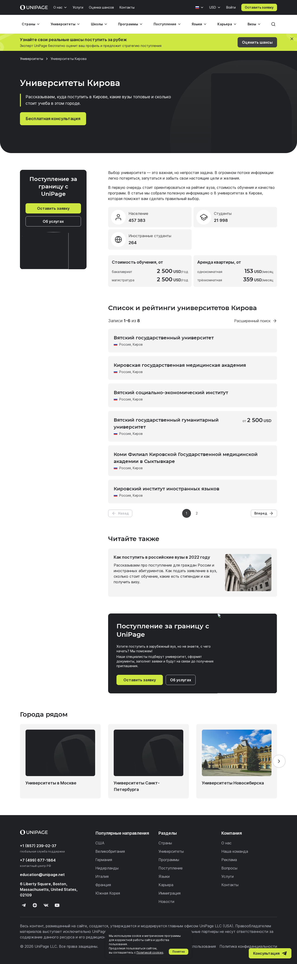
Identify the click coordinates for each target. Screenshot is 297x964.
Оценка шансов (101, 7)
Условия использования (194, 946)
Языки (197, 24)
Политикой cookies (149, 952)
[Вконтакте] (46, 905)
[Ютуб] (57, 905)
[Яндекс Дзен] (35, 905)
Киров (138, 344)
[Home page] (34, 7)
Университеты (63, 24)
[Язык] (200, 7)
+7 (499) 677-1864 (38, 860)
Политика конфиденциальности (248, 946)
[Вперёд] (278, 761)
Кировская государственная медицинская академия (180, 365)
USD (212, 7)
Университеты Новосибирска (233, 782)
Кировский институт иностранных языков (166, 489)
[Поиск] (273, 24)
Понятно (178, 951)
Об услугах (53, 221)
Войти (231, 7)
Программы (128, 24)
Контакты (127, 7)
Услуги (78, 7)
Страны (28, 24)
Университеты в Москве (51, 782)
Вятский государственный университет (164, 338)
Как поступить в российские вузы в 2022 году (162, 557)
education (42, 874)
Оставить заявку (259, 7)
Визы (252, 24)
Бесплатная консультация (53, 118)
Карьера (224, 24)
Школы (97, 24)
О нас (57, 7)
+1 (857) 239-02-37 (38, 845)
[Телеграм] (23, 905)
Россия (125, 344)
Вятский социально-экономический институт (171, 392)
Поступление (165, 24)
